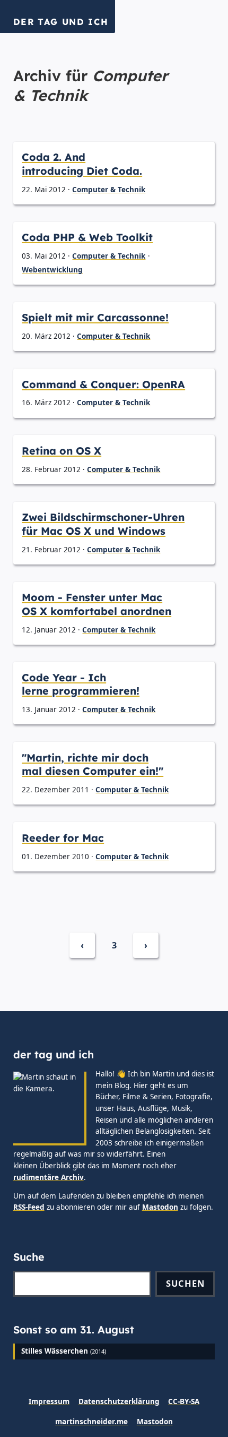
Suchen (185, 1283)
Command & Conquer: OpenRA (103, 384)
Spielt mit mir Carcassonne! (95, 317)
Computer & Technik (108, 189)
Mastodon (160, 1207)
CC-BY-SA (183, 1401)
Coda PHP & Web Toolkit (87, 237)
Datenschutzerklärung (119, 1401)
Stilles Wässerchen (54, 1351)
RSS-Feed (29, 1207)
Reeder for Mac (63, 837)
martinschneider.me (91, 1421)
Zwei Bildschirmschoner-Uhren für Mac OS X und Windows (103, 523)
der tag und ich (61, 22)
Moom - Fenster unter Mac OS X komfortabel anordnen (96, 604)
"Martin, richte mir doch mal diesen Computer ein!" (92, 764)
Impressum (49, 1401)
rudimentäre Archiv (48, 1177)
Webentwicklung (52, 270)
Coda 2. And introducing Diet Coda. (82, 163)
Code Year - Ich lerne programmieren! (80, 684)
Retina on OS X (61, 450)
